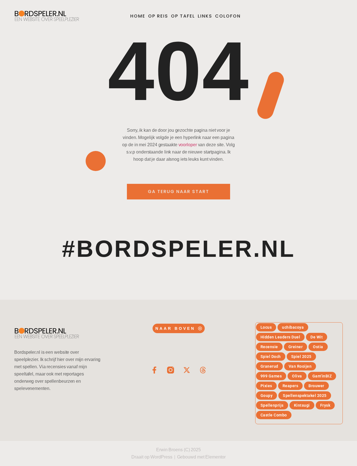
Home (137, 16)
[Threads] (202, 370)
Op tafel (183, 16)
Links (205, 16)
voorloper (187, 144)
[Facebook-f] (154, 370)
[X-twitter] (186, 370)
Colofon (228, 16)
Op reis (158, 16)
